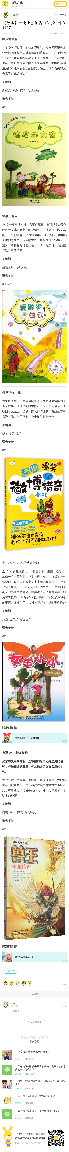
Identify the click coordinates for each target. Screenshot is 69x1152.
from (57, 14)
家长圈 (18, 1059)
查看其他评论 (34, 1022)
